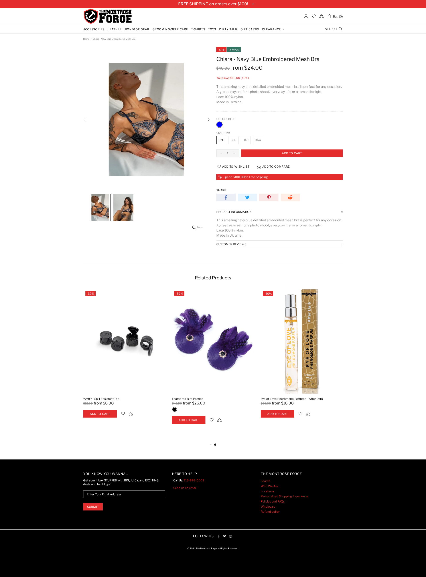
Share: (221, 190)
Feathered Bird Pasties (187, 398)
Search (265, 481)
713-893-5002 (194, 480)
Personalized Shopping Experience (284, 496)
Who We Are (269, 486)
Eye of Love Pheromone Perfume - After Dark (292, 398)
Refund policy (270, 511)
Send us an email (184, 488)
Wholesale (268, 506)
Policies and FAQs (273, 501)
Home (86, 38)
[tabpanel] (124, 358)
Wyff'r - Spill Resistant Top (101, 398)
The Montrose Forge (107, 16)
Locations (267, 491)
